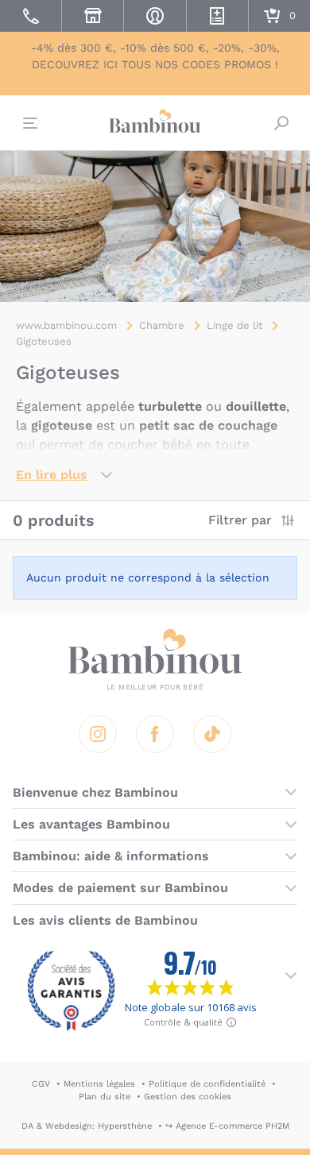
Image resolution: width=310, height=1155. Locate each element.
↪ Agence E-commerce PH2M (227, 1126)
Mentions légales (99, 1084)
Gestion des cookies (187, 1096)
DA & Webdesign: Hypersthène (86, 1126)
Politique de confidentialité (207, 1084)
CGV (41, 1084)
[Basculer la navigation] (29, 123)
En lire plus (51, 474)
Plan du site (104, 1096)
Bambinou (155, 121)
